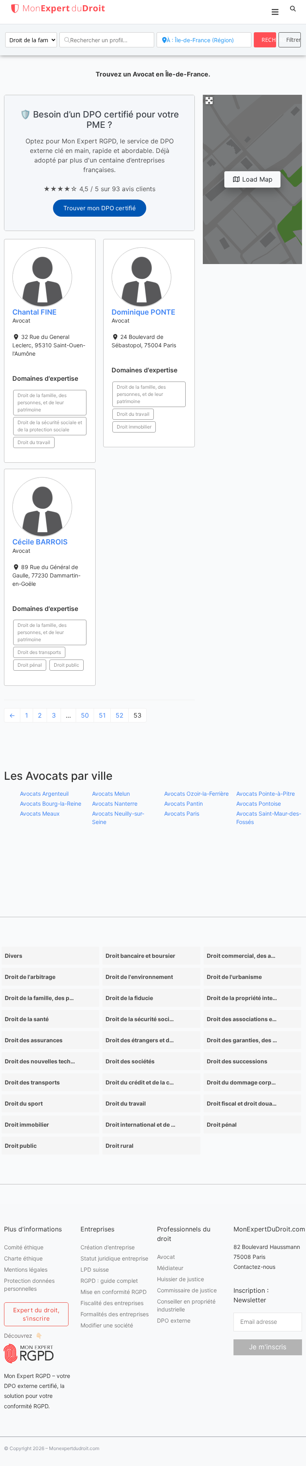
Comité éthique (23, 1247)
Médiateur (170, 1267)
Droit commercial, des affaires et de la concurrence (242, 955)
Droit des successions (237, 1061)
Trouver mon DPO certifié (99, 208)
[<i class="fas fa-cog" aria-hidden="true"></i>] (290, 39)
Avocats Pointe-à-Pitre (265, 793)
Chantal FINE (34, 312)
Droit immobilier (134, 427)
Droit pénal (30, 665)
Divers (13, 955)
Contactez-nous (254, 1266)
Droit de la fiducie (129, 997)
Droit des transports (39, 652)
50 (85, 715)
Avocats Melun (111, 793)
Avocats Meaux (40, 813)
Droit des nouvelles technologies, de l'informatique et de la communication (40, 1061)
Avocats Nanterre (114, 803)
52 (120, 715)
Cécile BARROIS (40, 542)
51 (102, 715)
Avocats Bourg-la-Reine (50, 803)
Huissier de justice (180, 1279)
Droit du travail (34, 442)
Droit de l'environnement (139, 976)
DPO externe (173, 1320)
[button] (293, 9)
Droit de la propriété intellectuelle (242, 997)
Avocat (166, 1256)
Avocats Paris (181, 813)
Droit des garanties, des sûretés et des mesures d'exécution (242, 1040)
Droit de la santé (27, 1019)
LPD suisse (94, 1269)
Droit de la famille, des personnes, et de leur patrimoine (42, 402)
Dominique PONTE (143, 312)
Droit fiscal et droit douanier (242, 1103)
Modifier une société (106, 1325)
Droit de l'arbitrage (30, 976)
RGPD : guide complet (109, 1280)
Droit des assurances (34, 1040)
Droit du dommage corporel (242, 1082)
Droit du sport (24, 1103)
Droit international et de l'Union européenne (141, 1124)
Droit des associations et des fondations (242, 1019)
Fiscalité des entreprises (111, 1303)
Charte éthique (23, 1258)
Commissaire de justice (187, 1290)
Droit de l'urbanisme (234, 976)
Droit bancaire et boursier (140, 955)
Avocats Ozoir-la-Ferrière (196, 793)
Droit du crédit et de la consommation (141, 1082)
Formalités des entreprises (114, 1314)
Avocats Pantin (183, 803)
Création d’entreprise (107, 1247)
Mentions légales (25, 1269)
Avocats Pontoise (258, 803)
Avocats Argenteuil (44, 793)
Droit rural (119, 1145)
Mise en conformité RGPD (113, 1291)
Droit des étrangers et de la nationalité (141, 1040)
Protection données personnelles (29, 1284)
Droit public (66, 665)
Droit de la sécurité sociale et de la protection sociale (50, 426)
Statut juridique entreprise (114, 1258)
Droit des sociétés (130, 1061)
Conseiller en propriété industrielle (186, 1305)
